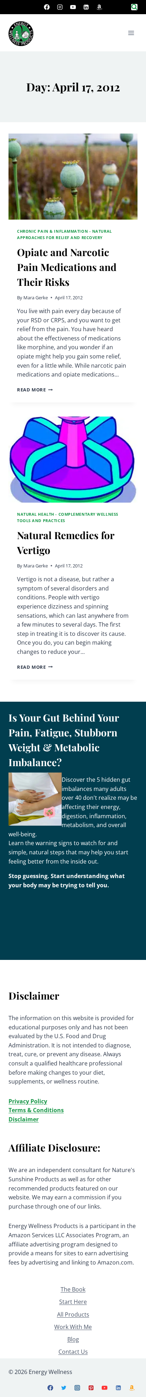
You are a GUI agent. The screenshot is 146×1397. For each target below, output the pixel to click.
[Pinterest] (91, 1387)
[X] (63, 1387)
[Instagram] (60, 7)
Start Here (73, 1302)
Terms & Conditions (36, 1110)
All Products (73, 1314)
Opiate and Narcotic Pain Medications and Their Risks (67, 266)
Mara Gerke (35, 297)
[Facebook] (46, 7)
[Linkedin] (86, 7)
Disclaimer (24, 1119)
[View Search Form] (134, 7)
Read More (35, 389)
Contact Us (73, 1352)
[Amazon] (99, 7)
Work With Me (73, 1327)
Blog (73, 1339)
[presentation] (73, 177)
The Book (73, 1289)
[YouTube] (73, 7)
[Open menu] (130, 32)
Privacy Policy (28, 1101)
